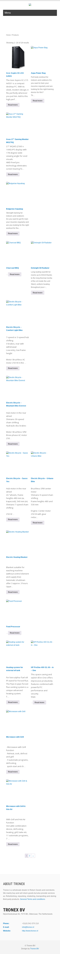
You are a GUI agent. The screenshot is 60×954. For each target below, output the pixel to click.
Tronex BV (34, 949)
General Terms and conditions (32, 899)
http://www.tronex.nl (30, 931)
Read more (37, 101)
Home (8, 35)
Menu (8, 12)
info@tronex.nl (28, 927)
